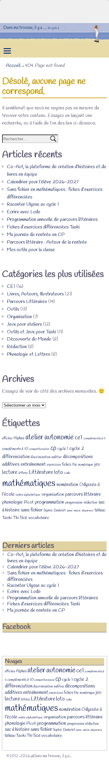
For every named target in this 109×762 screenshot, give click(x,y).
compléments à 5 (94, 438)
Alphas (19, 438)
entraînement (33, 464)
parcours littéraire (83, 494)
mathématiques (28, 484)
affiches (7, 438)
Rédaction (17, 347)
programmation (49, 502)
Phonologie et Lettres (28, 354)
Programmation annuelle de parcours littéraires (52, 219)
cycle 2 (76, 448)
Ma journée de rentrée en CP (35, 234)
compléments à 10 (15, 449)
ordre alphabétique (28, 495)
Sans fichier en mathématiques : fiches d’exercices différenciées (55, 576)
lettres (23, 473)
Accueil (13, 65)
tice (23, 518)
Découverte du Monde (29, 339)
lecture (9, 472)
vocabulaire (38, 518)
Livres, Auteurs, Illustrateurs (35, 294)
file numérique (82, 464)
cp (53, 448)
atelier (34, 437)
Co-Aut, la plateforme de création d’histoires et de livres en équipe (57, 557)
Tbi (16, 518)
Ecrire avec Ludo (23, 212)
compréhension (39, 449)
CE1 (11, 286)
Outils (13, 309)
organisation (52, 494)
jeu (97, 464)
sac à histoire (17, 730)
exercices (54, 464)
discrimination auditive (46, 457)
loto (58, 472)
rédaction (90, 502)
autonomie (59, 437)
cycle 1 (63, 448)
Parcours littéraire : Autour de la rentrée (47, 242)
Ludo (67, 473)
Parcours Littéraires (27, 301)
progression (73, 502)
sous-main (74, 510)
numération (67, 484)
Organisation (19, 317)
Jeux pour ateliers (24, 324)
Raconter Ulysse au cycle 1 (33, 204)
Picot (29, 502)
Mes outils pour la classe (31, 250)
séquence (88, 510)
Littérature (41, 472)
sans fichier (31, 510)
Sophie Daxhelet (55, 510)
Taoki (7, 518)
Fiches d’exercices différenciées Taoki (43, 227)
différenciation (16, 457)
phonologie (12, 502)
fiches (66, 464)
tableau (100, 510)
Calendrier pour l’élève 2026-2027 (42, 182)
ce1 (78, 438)
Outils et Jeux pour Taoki (31, 332)
